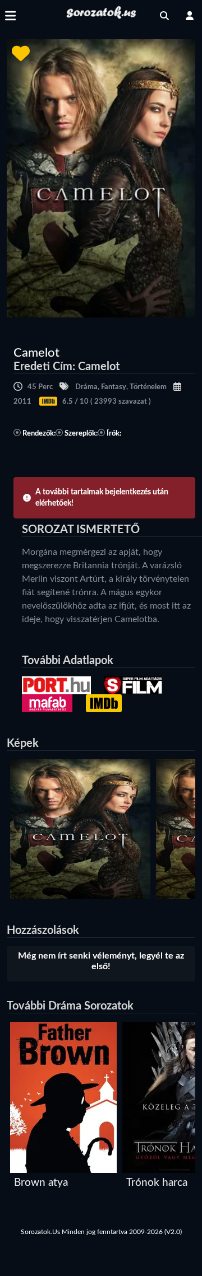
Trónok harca (156, 1182)
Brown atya (41, 1182)
